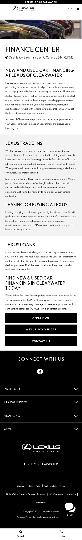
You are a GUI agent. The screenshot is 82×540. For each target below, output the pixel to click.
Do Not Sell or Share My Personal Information (26, 494)
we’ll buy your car (33, 178)
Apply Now (41, 317)
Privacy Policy (35, 485)
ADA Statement (56, 494)
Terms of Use (41, 502)
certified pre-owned (44, 87)
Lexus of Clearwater (50, 511)
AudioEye (71, 494)
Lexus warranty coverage (30, 304)
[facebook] (40, 371)
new (23, 87)
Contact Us (41, 341)
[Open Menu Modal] (5, 9)
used (28, 87)
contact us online (58, 308)
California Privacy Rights (54, 485)
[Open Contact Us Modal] (78, 9)
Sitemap (20, 485)
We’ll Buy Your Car (41, 329)
